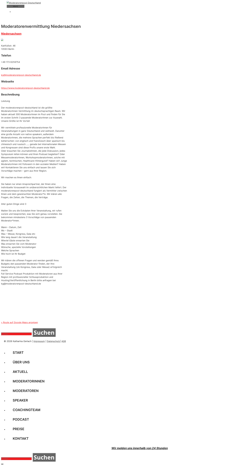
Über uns (21, 362)
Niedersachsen (11, 33)
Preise (18, 429)
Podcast (21, 419)
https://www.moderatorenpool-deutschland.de (25, 88)
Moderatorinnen (29, 381)
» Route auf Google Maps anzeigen (19, 322)
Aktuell (20, 372)
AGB (63, 341)
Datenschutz (53, 341)
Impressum (39, 341)
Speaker (20, 400)
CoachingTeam (26, 410)
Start (18, 353)
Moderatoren (26, 391)
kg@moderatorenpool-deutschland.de (21, 75)
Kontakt (21, 439)
